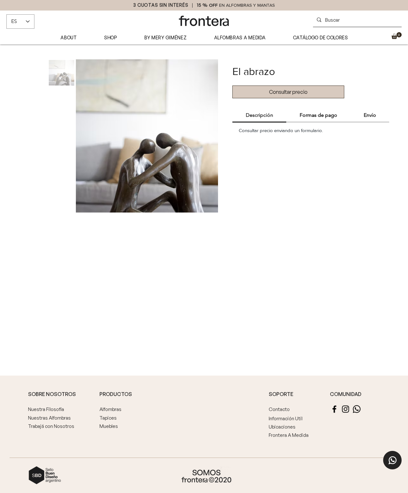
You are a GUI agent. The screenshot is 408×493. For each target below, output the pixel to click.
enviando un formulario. (298, 130)
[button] (396, 35)
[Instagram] (345, 409)
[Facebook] (334, 409)
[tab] (259, 115)
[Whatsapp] (356, 409)
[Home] (392, 460)
